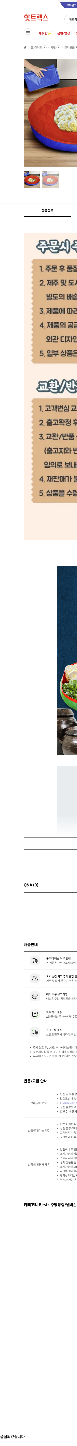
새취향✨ (45, 33)
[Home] (25, 47)
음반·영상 (63, 33)
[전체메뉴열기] (28, 32)
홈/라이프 (36, 47)
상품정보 (47, 210)
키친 (53, 47)
